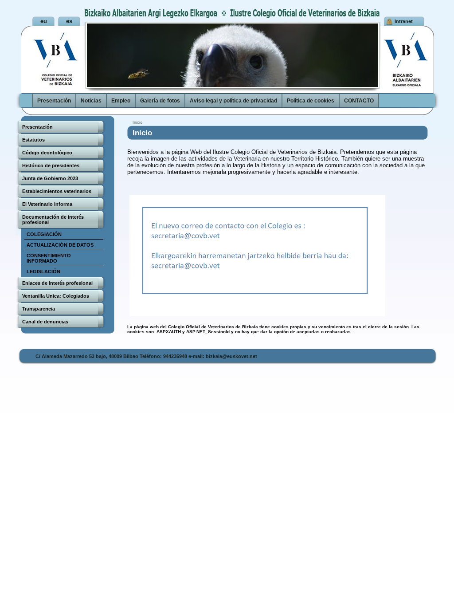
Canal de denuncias (45, 321)
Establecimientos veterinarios (56, 191)
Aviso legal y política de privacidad (233, 101)
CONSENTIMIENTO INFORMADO (49, 258)
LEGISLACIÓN (43, 271)
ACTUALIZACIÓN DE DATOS (60, 245)
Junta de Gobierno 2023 (50, 178)
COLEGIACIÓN (44, 234)
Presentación (54, 101)
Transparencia (38, 308)
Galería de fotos (160, 101)
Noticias (91, 101)
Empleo (120, 101)
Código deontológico (47, 152)
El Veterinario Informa (47, 204)
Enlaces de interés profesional (57, 283)
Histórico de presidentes (50, 165)
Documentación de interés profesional (53, 219)
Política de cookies (310, 101)
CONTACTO (359, 101)
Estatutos (33, 139)
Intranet (404, 21)
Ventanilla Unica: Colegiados (55, 296)
